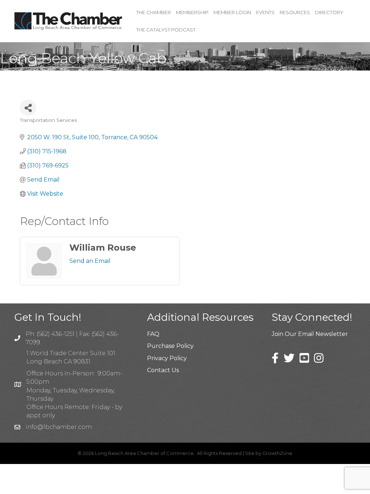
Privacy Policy (167, 358)
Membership (192, 12)
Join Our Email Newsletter (310, 334)
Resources (295, 12)
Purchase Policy (170, 345)
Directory (329, 12)
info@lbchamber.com (59, 426)
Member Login (232, 12)
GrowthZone (277, 453)
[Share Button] (28, 107)
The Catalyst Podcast (165, 30)
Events (265, 12)
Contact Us (163, 370)
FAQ (153, 334)
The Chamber (153, 12)
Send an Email (90, 260)
